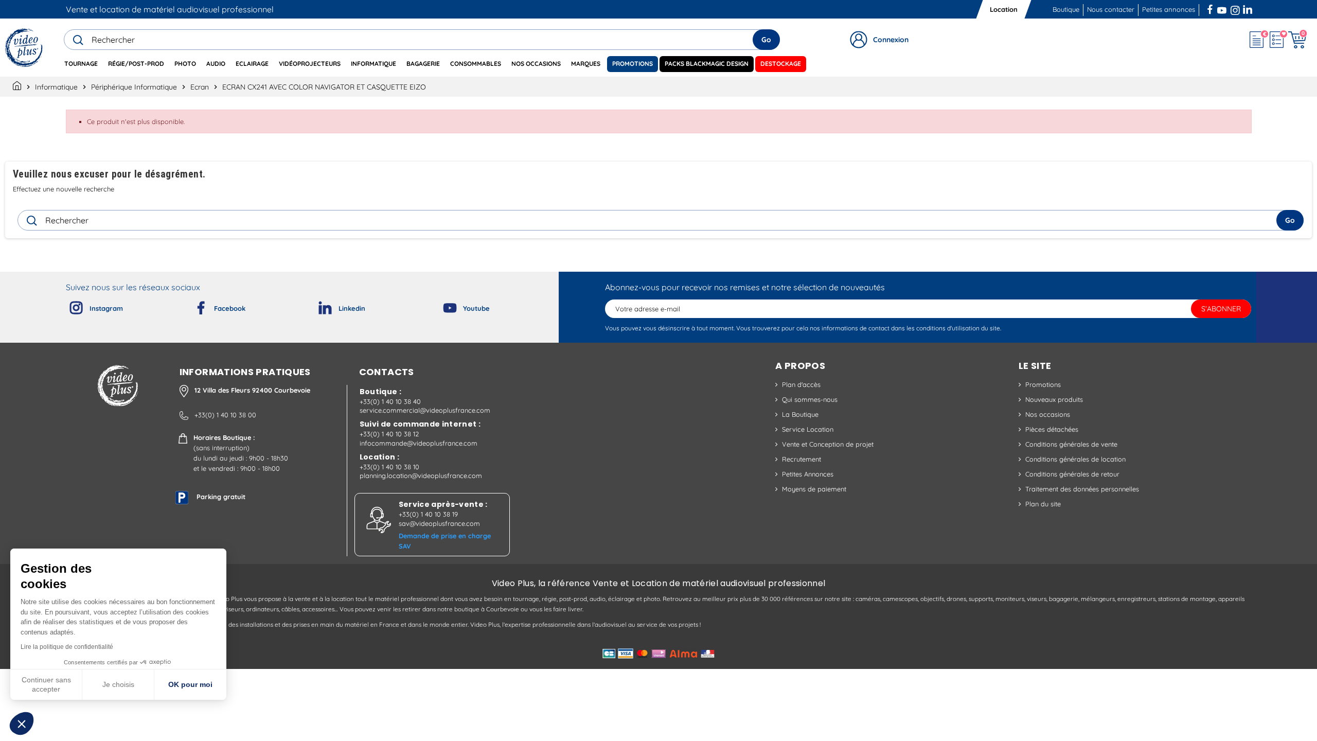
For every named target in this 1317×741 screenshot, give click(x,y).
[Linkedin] (317, 306)
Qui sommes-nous (810, 399)
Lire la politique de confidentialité (67, 646)
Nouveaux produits (1054, 399)
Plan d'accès (801, 384)
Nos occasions (1047, 414)
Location (1004, 9)
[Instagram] (68, 306)
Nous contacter (1110, 9)
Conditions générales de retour (1072, 474)
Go (766, 39)
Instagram (1235, 8)
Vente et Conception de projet (828, 444)
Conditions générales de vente (1071, 444)
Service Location (807, 429)
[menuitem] (81, 64)
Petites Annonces (807, 474)
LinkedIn (1248, 8)
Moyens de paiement (814, 489)
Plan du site (1043, 504)
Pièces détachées (1051, 429)
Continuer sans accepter (46, 684)
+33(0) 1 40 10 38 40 (390, 401)
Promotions (1043, 384)
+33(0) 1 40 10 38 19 (428, 514)
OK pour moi (190, 684)
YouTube (1221, 8)
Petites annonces (1168, 9)
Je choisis (118, 684)
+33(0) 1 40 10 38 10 (389, 467)
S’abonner (1221, 308)
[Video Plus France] (24, 47)
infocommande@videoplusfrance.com (418, 443)
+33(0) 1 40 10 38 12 (389, 434)
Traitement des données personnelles (1082, 489)
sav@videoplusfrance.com (439, 523)
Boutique (1066, 9)
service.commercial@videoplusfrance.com (425, 410)
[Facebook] (192, 306)
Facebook (1211, 8)
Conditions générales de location (1075, 459)
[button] (21, 723)
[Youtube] (441, 306)
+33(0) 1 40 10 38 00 (225, 415)
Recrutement (801, 459)
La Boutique (800, 414)
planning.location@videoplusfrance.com (421, 475)
